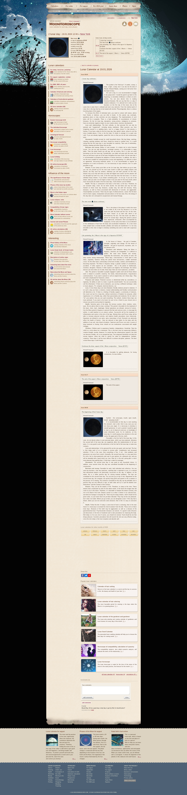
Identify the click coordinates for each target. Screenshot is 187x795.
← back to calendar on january (89, 65)
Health (50, 772)
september (104, 534)
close (126, 697)
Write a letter (128, 770)
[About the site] (130, 24)
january (85, 531)
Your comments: (87, 685)
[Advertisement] (109, 553)
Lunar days (113, 6)
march (104, 531)
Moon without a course (112, 774)
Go (123, 591)
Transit (70, 770)
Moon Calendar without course (60, 214)
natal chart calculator (84, 11)
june (133, 531)
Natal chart (71, 767)
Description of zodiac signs (59, 257)
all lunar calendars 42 (108, 674)
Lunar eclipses (55, 199)
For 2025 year (90, 782)
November (89, 774)
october (114, 534)
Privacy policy (128, 778)
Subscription (127, 774)
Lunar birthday (55, 157)
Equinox (107, 782)
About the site (128, 767)
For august (84, 6)
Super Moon (108, 780)
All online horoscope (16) (58, 164)
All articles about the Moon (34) (60, 279)
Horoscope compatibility (58, 142)
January (88, 778)
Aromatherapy (59, 780)
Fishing (50, 782)
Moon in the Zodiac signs (58, 192)
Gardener (51, 778)
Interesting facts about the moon (60, 264)
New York (134, 18)
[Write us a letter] (135, 24)
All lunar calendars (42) (57, 106)
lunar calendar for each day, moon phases (63, 27)
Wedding (58, 784)
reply (92, 710)
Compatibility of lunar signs (59, 207)
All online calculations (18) (59, 229)
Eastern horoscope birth (58, 120)
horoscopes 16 (120, 674)
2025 (58, 84)
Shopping (58, 782)
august (95, 534)
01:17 (97, 53)
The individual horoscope (58, 127)
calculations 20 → (131, 674)
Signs (134, 6)
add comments (87, 697)
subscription (111, 18)
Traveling (58, 786)
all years (63, 84)
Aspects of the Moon (111, 776)
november (123, 534)
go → (74, 758)
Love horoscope (55, 149)
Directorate (71, 780)
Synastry (70, 782)
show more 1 (99, 56)
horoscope (74, 11)
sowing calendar (54, 11)
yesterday (67, 70)
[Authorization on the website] (124, 24)
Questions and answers (131, 772)
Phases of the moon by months (60, 185)
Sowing (50, 780)
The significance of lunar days (60, 177)
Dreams (57, 767)
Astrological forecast (57, 134)
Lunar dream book (56, 250)
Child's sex (58, 770)
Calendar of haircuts (56, 92)
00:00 (97, 45)
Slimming (51, 774)
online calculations (97, 11)
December (89, 776)
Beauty (50, 776)
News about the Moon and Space (60, 272)
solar (62, 199)
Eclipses (107, 772)
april (114, 531)
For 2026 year (98, 6)
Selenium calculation (74, 774)
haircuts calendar (65, 11)
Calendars (54, 6)
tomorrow (60, 70)
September (89, 770)
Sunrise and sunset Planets (59, 221)
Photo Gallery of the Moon (58, 242)
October (88, 772)
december (133, 534)
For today (69, 6)
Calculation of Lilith (73, 772)
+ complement (121, 18)
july (85, 534)
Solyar (69, 776)
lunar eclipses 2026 (122, 11)
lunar (73, 776)
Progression (71, 778)
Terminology (127, 776)
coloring (69, 92)
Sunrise (107, 778)
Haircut (50, 767)
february (95, 531)
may (124, 531)
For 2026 (53, 84)
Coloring (50, 770)
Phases (124, 6)
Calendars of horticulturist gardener (61, 99)
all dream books (68, 250)
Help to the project (129, 780)
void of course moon (109, 11)
